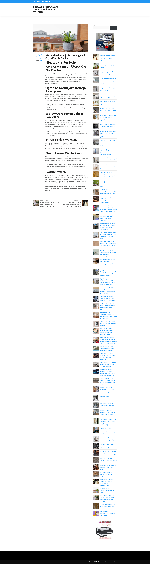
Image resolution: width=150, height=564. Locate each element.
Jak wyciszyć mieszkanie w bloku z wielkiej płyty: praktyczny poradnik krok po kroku (108, 110)
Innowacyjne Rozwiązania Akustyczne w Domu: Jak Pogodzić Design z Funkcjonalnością (72, 204)
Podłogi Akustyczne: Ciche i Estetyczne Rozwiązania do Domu (107, 474)
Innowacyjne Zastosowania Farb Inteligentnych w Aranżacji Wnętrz (108, 467)
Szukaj (94, 25)
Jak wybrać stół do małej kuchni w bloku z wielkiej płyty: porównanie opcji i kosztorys (108, 73)
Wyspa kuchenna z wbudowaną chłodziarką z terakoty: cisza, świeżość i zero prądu (108, 364)
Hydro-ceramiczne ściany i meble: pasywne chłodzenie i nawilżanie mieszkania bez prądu (108, 348)
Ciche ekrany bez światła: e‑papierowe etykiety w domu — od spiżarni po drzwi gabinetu (108, 298)
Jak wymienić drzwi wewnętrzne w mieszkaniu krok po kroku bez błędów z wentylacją (108, 166)
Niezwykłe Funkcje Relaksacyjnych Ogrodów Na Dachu (107, 490)
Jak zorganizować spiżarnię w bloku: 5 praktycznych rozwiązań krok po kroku (108, 103)
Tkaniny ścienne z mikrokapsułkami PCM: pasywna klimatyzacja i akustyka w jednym (108, 398)
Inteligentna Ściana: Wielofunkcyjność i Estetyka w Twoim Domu (107, 513)
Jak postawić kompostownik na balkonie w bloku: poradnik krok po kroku (108, 65)
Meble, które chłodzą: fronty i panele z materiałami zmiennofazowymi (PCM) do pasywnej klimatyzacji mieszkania (104, 263)
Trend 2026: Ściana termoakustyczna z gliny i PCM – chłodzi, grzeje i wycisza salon (108, 191)
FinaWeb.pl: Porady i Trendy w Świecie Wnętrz (46, 9)
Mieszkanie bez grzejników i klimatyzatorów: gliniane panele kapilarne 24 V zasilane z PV (108, 439)
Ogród (40, 55)
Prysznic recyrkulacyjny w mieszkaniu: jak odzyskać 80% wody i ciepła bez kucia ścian (107, 405)
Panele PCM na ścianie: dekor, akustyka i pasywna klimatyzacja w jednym (108, 323)
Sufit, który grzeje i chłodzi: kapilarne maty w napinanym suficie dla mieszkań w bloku (107, 446)
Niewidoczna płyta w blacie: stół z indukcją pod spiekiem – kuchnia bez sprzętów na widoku (108, 453)
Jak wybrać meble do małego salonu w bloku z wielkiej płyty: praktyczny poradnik (107, 96)
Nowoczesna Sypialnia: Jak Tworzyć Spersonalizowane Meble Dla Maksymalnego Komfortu (49, 204)
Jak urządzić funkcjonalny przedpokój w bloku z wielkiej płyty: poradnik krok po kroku (107, 89)
